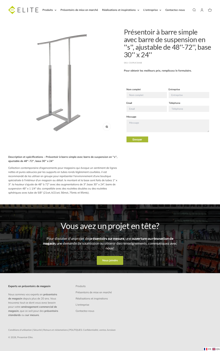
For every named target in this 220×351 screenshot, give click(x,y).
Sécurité (37, 329)
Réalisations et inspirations (119, 10)
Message (131, 116)
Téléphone (174, 103)
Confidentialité (90, 329)
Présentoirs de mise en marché (79, 10)
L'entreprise (150, 10)
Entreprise (174, 89)
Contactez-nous (175, 10)
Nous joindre (110, 260)
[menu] (212, 349)
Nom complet (133, 89)
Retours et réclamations (55, 329)
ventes (102, 329)
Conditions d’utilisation (20, 329)
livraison (111, 329)
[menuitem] (208, 349)
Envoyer (137, 139)
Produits (47, 10)
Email (129, 103)
